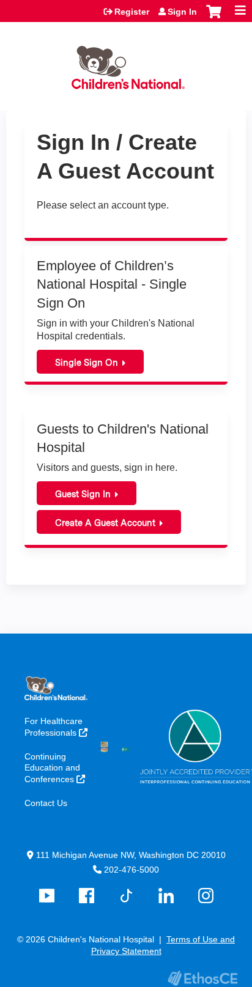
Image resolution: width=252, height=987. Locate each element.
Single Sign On (86, 362)
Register (131, 11)
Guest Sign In (83, 494)
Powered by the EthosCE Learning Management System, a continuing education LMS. (202, 978)
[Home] (126, 63)
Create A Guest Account (105, 522)
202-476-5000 (131, 869)
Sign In (182, 11)
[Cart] (213, 18)
